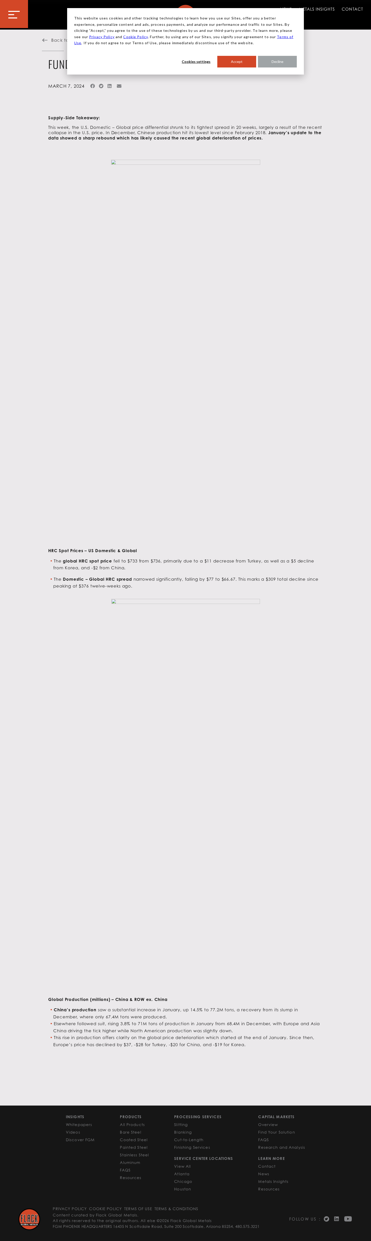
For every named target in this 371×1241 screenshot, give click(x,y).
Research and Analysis (281, 1147)
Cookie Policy (135, 37)
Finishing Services (192, 1147)
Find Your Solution (276, 1132)
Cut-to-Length (188, 1139)
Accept (237, 61)
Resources (130, 1177)
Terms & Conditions (176, 1208)
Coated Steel (134, 1139)
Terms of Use (138, 1208)
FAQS (125, 1170)
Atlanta (182, 1174)
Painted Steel (134, 1147)
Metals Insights (317, 9)
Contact (352, 9)
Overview (268, 1124)
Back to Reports (69, 40)
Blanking (183, 1132)
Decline (277, 61)
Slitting (181, 1124)
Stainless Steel (134, 1155)
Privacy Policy (102, 37)
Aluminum (130, 1162)
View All (182, 1166)
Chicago (183, 1181)
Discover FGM (80, 1139)
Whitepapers (79, 1124)
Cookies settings (196, 61)
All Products (132, 1124)
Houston (182, 1189)
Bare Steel (130, 1132)
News (263, 1174)
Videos (73, 1132)
